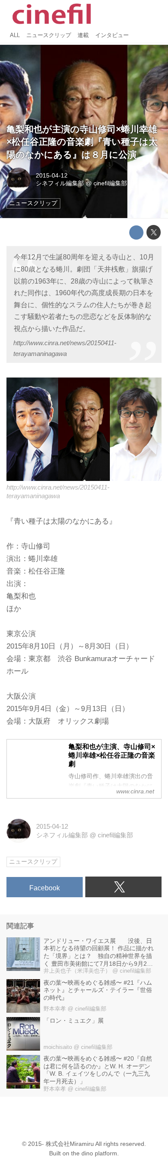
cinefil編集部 (110, 183)
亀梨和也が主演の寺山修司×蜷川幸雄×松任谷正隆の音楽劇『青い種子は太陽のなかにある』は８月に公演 (82, 142)
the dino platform (94, 1153)
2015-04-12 (52, 175)
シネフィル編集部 (60, 183)
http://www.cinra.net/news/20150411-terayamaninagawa (64, 348)
